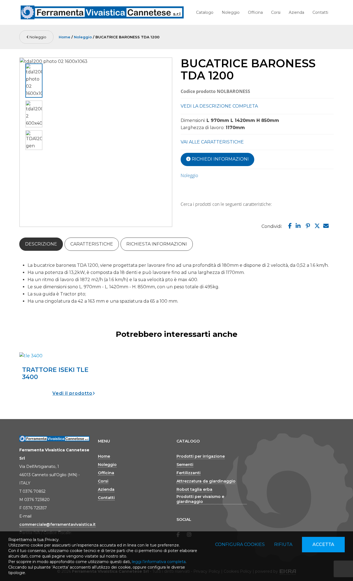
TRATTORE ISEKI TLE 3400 (55, 373)
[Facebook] (289, 226)
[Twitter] (316, 226)
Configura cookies (240, 544)
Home (64, 37)
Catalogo (204, 12)
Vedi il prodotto (72, 393)
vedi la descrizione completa (219, 106)
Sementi (184, 464)
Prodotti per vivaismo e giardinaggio (200, 499)
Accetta (323, 544)
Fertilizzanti (188, 472)
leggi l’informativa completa (159, 561)
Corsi (275, 12)
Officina (255, 12)
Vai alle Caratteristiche (212, 142)
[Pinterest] (307, 226)
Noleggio (231, 12)
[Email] (325, 226)
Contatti (320, 12)
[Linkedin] (297, 226)
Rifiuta (283, 544)
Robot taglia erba (194, 489)
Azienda (296, 12)
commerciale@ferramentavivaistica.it (57, 524)
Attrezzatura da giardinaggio (206, 481)
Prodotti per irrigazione (200, 456)
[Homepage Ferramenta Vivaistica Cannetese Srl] (102, 12)
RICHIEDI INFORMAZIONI (220, 159)
